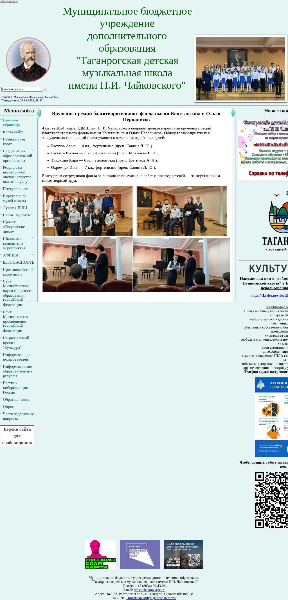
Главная (6, 97)
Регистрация (36, 97)
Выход (48, 97)
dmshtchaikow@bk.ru (149, 590)
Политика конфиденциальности (151, 598)
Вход (56, 97)
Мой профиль (21, 97)
